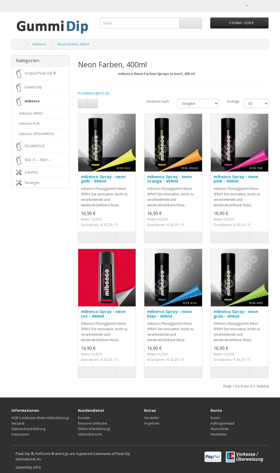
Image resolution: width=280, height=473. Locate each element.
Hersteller (151, 418)
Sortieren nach (158, 101)
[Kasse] (264, 5)
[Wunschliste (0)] (252, 5)
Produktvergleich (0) (93, 93)
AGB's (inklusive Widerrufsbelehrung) (40, 418)
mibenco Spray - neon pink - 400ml (236, 179)
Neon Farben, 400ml (73, 44)
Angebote (151, 423)
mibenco (39, 44)
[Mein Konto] (244, 5)
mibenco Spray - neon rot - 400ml (103, 314)
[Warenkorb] (257, 5)
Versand (17, 423)
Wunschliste (220, 428)
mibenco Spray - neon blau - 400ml (169, 314)
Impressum (20, 434)
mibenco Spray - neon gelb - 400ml (103, 179)
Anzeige (231, 101)
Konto (215, 418)
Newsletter (219, 434)
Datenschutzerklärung (28, 428)
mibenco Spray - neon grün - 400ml (236, 314)
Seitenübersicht (90, 434)
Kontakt (84, 418)
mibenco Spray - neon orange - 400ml (169, 179)
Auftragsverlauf (222, 423)
